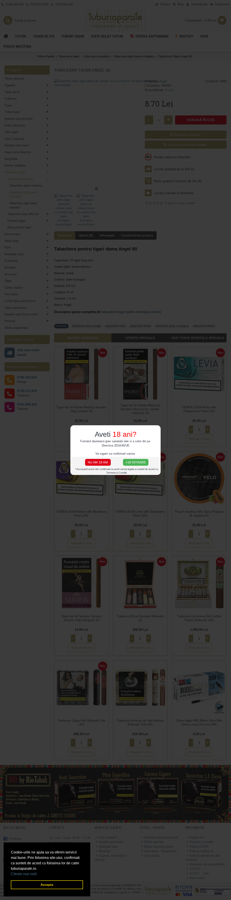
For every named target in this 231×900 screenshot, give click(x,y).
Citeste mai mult (24, 874)
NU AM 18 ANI (98, 462)
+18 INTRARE (136, 462)
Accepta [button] (47, 884)
